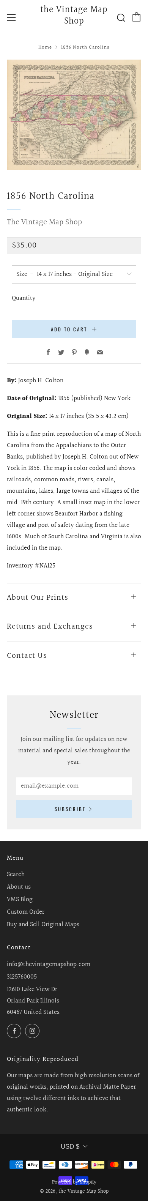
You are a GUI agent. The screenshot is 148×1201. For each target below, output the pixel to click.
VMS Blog (20, 899)
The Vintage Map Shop (44, 222)
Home (45, 47)
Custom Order (25, 912)
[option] (74, 115)
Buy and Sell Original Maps (43, 924)
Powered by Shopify (74, 1182)
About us (19, 887)
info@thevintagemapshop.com (48, 964)
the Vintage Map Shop (74, 16)
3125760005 (22, 977)
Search (16, 874)
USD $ (70, 1146)
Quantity (24, 298)
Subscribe (70, 809)
